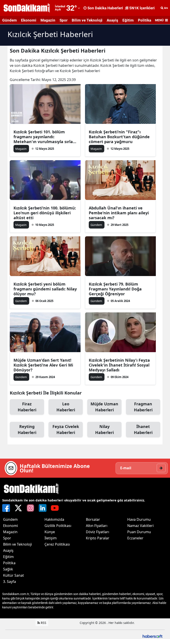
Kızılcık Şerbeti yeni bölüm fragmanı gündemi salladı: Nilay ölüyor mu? (45, 289)
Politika (144, 20)
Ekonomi (28, 20)
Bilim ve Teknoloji (87, 20)
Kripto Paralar (97, 538)
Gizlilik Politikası (57, 525)
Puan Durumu (139, 531)
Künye (49, 531)
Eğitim (128, 20)
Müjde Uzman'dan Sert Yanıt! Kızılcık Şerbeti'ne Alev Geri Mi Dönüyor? (43, 365)
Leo (65, 406)
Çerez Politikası (57, 544)
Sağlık (8, 569)
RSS (43, 623)
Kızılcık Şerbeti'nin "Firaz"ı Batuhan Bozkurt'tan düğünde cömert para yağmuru (119, 136)
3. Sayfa (9, 581)
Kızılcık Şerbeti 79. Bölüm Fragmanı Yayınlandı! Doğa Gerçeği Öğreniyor (115, 289)
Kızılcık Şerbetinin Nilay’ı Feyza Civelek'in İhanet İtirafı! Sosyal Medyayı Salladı (119, 365)
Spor (64, 20)
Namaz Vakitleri (140, 525)
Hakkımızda (54, 519)
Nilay (104, 429)
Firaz (27, 406)
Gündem (9, 20)
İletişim (50, 538)
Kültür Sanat (13, 575)
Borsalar (93, 519)
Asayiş (112, 20)
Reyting (27, 429)
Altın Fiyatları (96, 525)
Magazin (48, 20)
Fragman (143, 406)
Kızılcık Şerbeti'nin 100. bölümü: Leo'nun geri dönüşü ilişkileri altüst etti (45, 212)
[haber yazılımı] (152, 635)
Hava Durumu (139, 519)
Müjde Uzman (104, 406)
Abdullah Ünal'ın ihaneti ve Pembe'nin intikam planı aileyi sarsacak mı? (119, 212)
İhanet (143, 429)
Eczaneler (135, 538)
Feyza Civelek (65, 429)
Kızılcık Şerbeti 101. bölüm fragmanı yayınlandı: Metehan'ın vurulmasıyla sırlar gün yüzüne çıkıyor (44, 136)
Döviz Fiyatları (97, 531)
